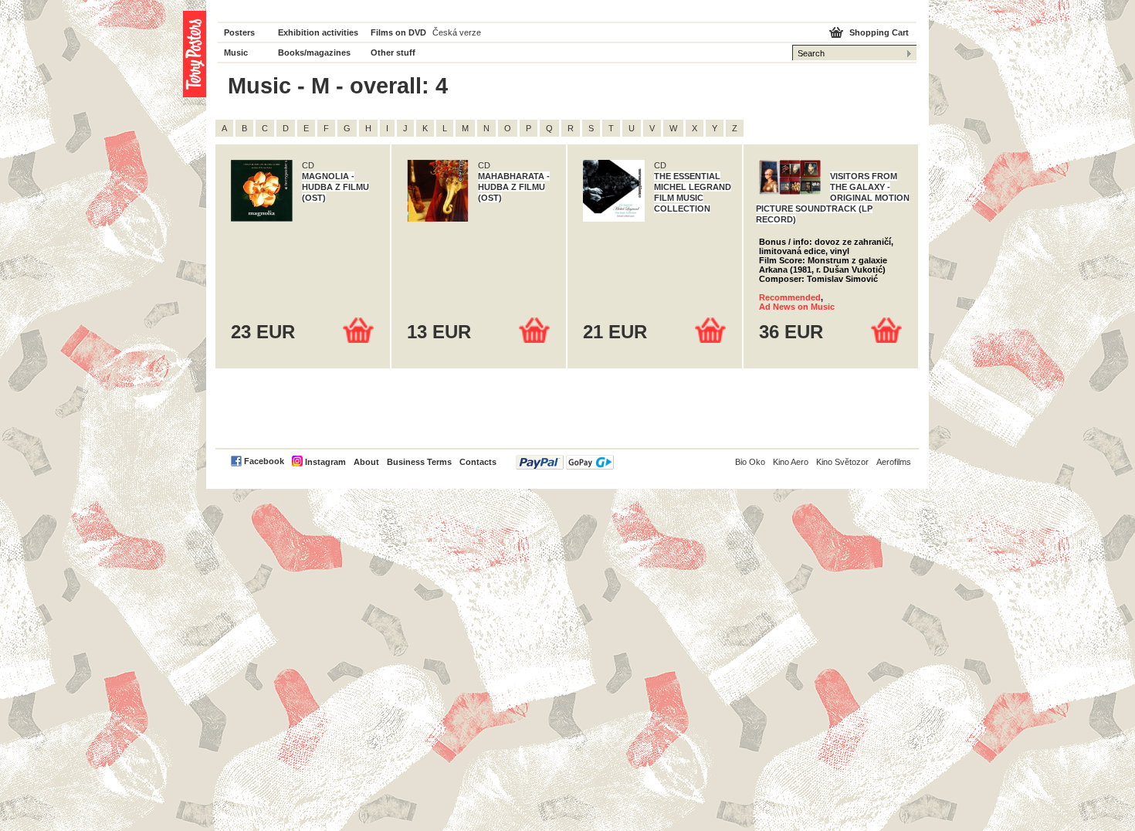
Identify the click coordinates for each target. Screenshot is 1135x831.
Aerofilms (893, 461)
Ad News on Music (797, 306)
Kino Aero (790, 461)
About (366, 461)
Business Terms (419, 461)
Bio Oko (750, 461)
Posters (239, 32)
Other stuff (393, 52)
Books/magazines (314, 52)
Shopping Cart (879, 32)
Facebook (264, 461)
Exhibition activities (318, 32)
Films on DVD (398, 32)
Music (236, 52)
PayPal (565, 462)
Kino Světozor (842, 461)
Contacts (477, 461)
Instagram (325, 461)
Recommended (790, 297)
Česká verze (456, 32)
